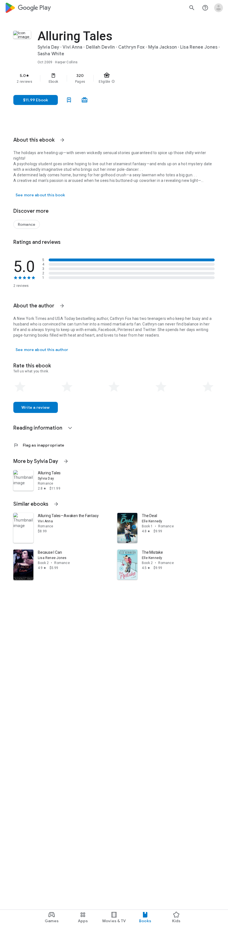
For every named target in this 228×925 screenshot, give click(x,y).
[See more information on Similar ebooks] (56, 504)
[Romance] (26, 224)
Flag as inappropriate (38, 445)
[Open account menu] (218, 7)
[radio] (20, 386)
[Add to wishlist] (69, 100)
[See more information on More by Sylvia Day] (66, 461)
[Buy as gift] (84, 100)
